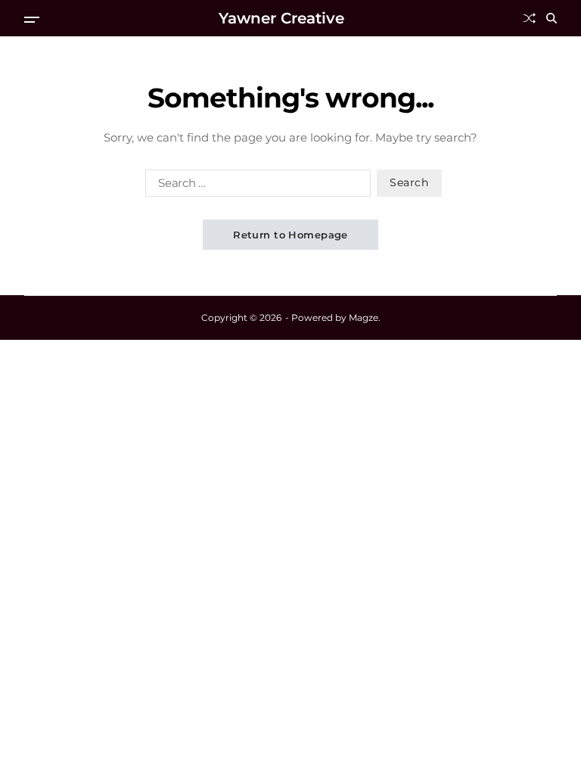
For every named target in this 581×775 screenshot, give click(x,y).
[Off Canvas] (31, 20)
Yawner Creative (281, 18)
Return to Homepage (290, 235)
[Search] (551, 18)
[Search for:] (255, 186)
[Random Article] (530, 18)
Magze (363, 317)
